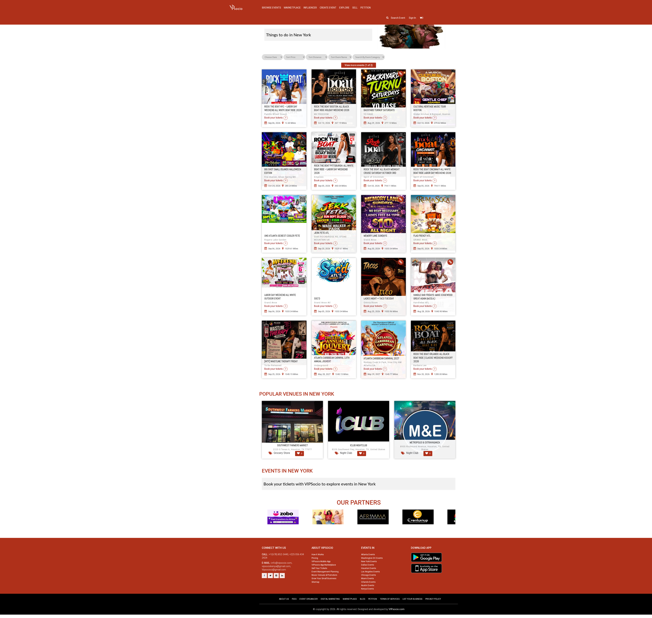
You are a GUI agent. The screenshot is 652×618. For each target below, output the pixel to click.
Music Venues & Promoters (324, 575)
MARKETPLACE (350, 599)
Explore (344, 7)
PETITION (372, 599)
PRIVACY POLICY (433, 599)
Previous (263, 523)
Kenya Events (367, 589)
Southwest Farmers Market (292, 445)
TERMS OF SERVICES (390, 599)
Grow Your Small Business (324, 578)
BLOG (362, 599)
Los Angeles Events (370, 571)
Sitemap (315, 582)
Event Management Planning (325, 571)
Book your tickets (273, 117)
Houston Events (368, 568)
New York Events (369, 561)
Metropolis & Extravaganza (425, 442)
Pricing (315, 558)
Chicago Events (368, 575)
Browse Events (271, 7)
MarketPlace (292, 7)
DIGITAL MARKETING (330, 599)
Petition (365, 7)
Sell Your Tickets (319, 568)
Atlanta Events (368, 554)
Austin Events (367, 585)
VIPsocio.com (396, 609)
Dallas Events (367, 565)
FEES (294, 599)
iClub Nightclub (358, 445)
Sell (355, 7)
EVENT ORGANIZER (309, 599)
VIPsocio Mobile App (321, 561)
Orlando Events (368, 582)
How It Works (318, 554)
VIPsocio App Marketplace (324, 565)
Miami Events (367, 578)
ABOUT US (284, 599)
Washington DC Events (372, 558)
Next (454, 523)
